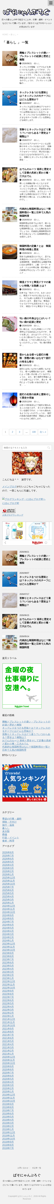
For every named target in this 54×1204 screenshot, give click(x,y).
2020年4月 (8, 1082)
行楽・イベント (10, 837)
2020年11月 (8, 1060)
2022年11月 (8, 984)
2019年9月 (8, 1104)
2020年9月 (8, 1066)
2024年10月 (8, 912)
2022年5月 (8, 1003)
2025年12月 (8, 877)
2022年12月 (8, 981)
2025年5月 (8, 893)
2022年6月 (8, 1000)
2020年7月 (8, 1072)
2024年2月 (8, 937)
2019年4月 (8, 1120)
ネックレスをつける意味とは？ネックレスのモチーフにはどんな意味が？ (35, 96)
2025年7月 (8, 887)
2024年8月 (8, 918)
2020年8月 (8, 1069)
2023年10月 (8, 950)
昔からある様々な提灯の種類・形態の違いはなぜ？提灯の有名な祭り (35, 358)
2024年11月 (8, 909)
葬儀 (4, 834)
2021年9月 (8, 1028)
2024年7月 (8, 921)
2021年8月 (8, 1032)
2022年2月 (8, 1013)
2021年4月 (8, 1044)
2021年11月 (8, 1022)
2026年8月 (8, 852)
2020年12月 (8, 1057)
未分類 (5, 831)
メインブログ (9, 486)
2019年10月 (8, 1101)
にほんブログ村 (10, 503)
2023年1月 (8, 978)
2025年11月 (8, 880)
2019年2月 (8, 1126)
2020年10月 (8, 1063)
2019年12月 (8, 1094)
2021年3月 (8, 1047)
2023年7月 (8, 959)
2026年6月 (8, 858)
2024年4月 (8, 931)
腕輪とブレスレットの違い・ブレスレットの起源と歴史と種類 (35, 56)
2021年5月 (8, 1041)
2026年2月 (8, 871)
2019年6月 (8, 1113)
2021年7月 (8, 1035)
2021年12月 (8, 1019)
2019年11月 (8, 1098)
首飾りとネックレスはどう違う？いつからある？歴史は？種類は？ (35, 133)
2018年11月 (8, 1135)
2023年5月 (8, 965)
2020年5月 (8, 1079)
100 (34, 432)
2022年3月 (8, 1009)
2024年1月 (8, 940)
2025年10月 (8, 884)
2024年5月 (8, 928)
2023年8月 (8, 956)
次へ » (43, 432)
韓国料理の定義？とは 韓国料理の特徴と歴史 (35, 248)
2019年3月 (8, 1123)
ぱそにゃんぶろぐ (27, 1175)
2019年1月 (8, 1129)
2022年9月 (8, 991)
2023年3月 (8, 972)
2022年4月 (8, 1006)
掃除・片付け (9, 822)
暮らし (37, 63)
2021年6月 (8, 1038)
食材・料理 (46, 180)
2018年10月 (8, 1138)
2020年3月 (8, 1085)
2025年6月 (8, 890)
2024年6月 (8, 925)
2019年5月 (8, 1116)
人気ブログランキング (12, 515)
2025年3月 (8, 899)
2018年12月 (8, 1132)
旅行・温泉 (8, 825)
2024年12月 (8, 906)
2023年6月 (8, 962)
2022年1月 (8, 1016)
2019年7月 (8, 1110)
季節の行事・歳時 (11, 818)
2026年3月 (8, 868)
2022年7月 (8, 997)
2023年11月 (8, 947)
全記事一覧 (36, 1168)
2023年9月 (8, 953)
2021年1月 (8, 1054)
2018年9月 (8, 1142)
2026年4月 (8, 865)
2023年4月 (8, 969)
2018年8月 (8, 1145)
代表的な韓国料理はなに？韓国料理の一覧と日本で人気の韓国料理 (35, 212)
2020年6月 (8, 1076)
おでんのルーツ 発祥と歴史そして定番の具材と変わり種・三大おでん (35, 172)
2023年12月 (8, 943)
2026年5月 (8, 862)
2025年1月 (8, 903)
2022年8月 (8, 994)
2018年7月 (8, 1148)
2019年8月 (8, 1107)
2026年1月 (8, 874)
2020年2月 (8, 1088)
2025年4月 (8, 896)
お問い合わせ (23, 1168)
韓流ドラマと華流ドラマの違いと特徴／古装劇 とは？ (35, 284)
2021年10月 (8, 1025)
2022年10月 (8, 987)
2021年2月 (8, 1050)
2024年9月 (8, 915)
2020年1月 (8, 1091)
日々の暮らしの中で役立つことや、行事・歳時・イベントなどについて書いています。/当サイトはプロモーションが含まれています (27, 1185)
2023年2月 (8, 975)
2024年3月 (8, 934)
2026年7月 (8, 855)
